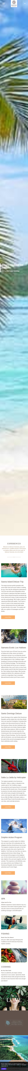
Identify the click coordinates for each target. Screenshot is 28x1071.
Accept (3, 1068)
